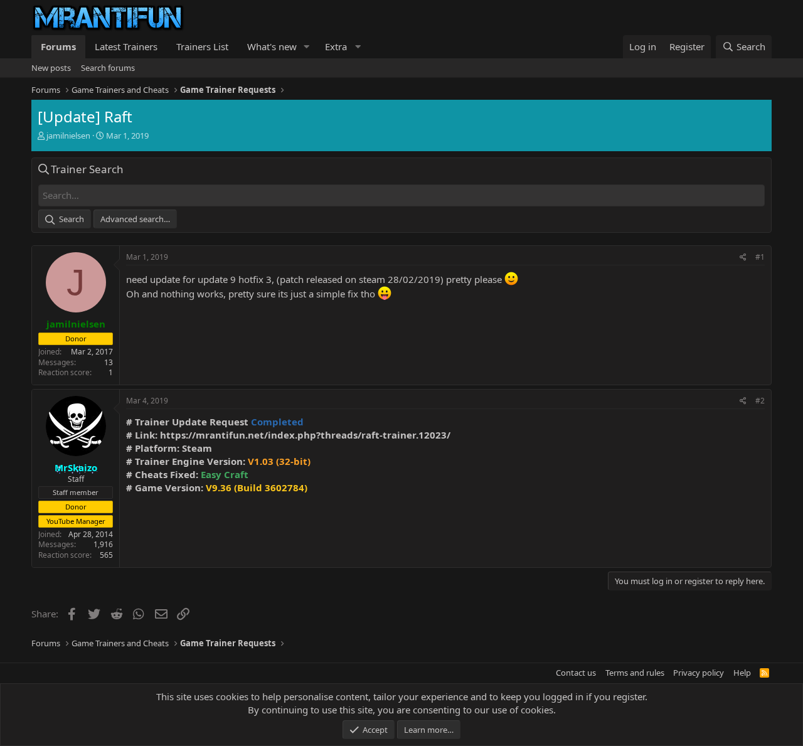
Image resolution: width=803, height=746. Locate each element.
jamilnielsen (68, 135)
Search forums (108, 67)
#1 (760, 257)
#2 (760, 400)
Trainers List (202, 46)
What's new (272, 46)
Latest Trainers (126, 46)
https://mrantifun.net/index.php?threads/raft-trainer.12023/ (305, 435)
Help (742, 672)
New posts (51, 67)
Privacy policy (698, 672)
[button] (307, 46)
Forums (58, 46)
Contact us (576, 672)
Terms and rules (634, 672)
